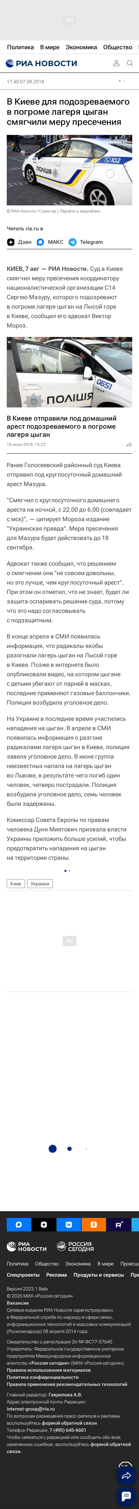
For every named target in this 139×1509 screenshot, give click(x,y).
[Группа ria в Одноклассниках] (94, 1224)
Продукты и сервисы (99, 1275)
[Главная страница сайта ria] (40, 63)
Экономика (78, 1264)
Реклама (56, 1275)
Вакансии (18, 1303)
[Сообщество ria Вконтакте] (69, 1224)
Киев (15, 883)
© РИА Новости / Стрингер (31, 211)
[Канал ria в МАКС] (19, 1224)
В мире (106, 1264)
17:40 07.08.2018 (25, 81)
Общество (47, 1264)
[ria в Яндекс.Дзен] (44, 1224)
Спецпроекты (23, 1275)
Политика (17, 1264)
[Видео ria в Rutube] (119, 1224)
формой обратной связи (69, 1423)
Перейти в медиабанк (80, 211)
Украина (40, 883)
